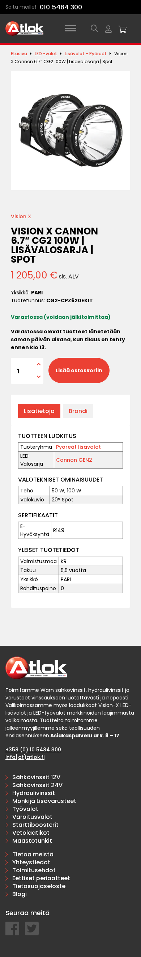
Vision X (21, 216)
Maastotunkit (32, 841)
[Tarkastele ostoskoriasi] (122, 28)
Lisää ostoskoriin (79, 370)
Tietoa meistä (33, 854)
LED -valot (46, 54)
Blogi (19, 894)
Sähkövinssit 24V (37, 785)
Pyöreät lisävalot (78, 447)
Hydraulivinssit (33, 793)
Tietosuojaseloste (38, 886)
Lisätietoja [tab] (39, 411)
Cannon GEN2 (74, 460)
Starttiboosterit (35, 825)
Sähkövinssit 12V (36, 777)
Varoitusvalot (32, 817)
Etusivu (19, 54)
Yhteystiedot (31, 862)
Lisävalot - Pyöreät (86, 54)
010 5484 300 (61, 7)
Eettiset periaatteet (41, 878)
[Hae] (94, 28)
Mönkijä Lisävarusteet (44, 801)
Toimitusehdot (34, 870)
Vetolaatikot (31, 833)
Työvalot (25, 809)
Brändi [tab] (78, 411)
